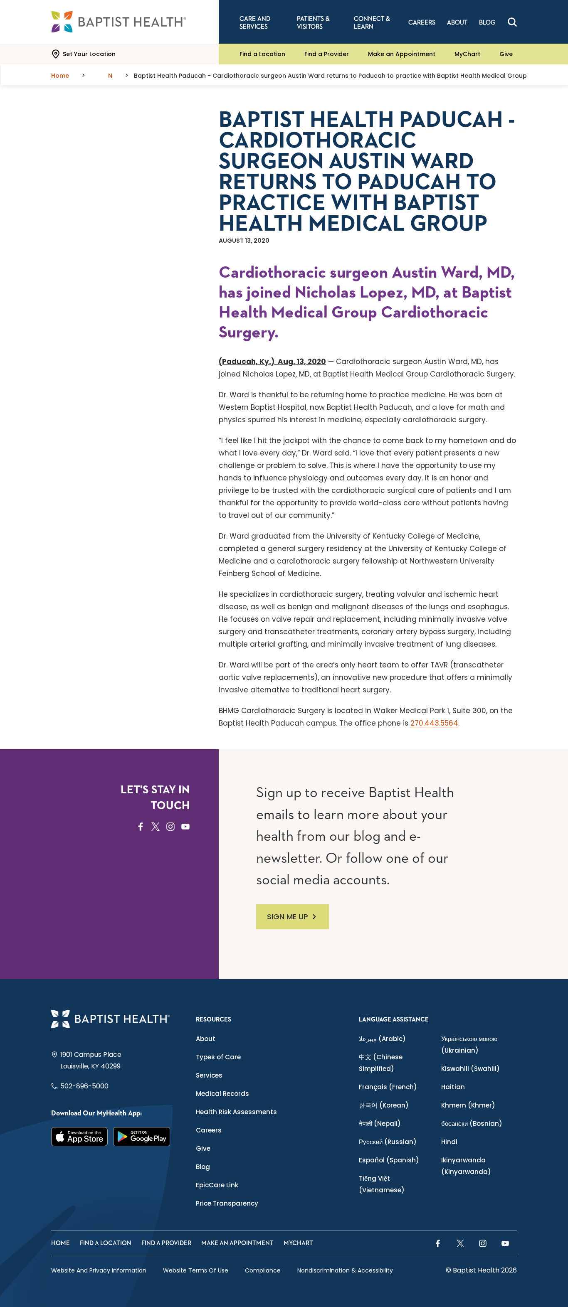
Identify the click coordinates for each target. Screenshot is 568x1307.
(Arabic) (382, 1038)
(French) (388, 1087)
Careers (209, 1130)
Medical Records (222, 1093)
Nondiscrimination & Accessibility (345, 1270)
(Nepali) (380, 1123)
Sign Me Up (287, 916)
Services (209, 1075)
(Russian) (388, 1141)
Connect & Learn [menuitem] (372, 23)
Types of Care (218, 1057)
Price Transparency (227, 1203)
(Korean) (384, 1105)
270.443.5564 (434, 723)
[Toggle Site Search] (512, 22)
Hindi (449, 1141)
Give (506, 54)
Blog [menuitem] (487, 23)
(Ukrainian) (469, 1044)
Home (60, 1243)
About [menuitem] (457, 23)
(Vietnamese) (382, 1184)
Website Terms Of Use (195, 1270)
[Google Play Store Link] (142, 1136)
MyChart (467, 54)
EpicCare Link (217, 1185)
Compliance (263, 1270)
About (205, 1038)
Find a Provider (326, 54)
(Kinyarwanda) (466, 1166)
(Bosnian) (471, 1123)
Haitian (453, 1087)
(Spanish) (389, 1160)
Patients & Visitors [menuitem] (313, 23)
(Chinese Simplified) (381, 1063)
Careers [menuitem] (421, 23)
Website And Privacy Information (98, 1270)
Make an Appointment (401, 54)
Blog (203, 1166)
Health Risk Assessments (236, 1112)
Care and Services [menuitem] (255, 23)
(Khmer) (468, 1105)
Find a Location (262, 54)
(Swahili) (470, 1068)
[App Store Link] (79, 1136)
